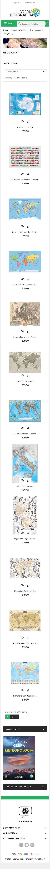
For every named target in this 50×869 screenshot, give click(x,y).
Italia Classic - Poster (25, 486)
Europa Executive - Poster (25, 337)
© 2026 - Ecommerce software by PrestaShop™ (25, 859)
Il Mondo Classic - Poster (25, 433)
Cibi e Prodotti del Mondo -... (25, 284)
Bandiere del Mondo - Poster (25, 179)
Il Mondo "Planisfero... (25, 381)
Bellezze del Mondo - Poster (25, 232)
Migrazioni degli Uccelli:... (25, 538)
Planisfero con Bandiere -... (25, 695)
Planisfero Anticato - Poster (25, 643)
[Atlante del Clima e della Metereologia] (19, 758)
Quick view (22, 121)
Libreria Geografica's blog (19, 786)
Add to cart (28, 121)
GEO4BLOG (25, 821)
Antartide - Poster (25, 127)
